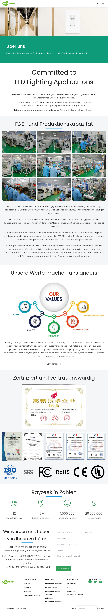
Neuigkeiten (71, 583)
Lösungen (27, 591)
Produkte (27, 587)
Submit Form (63, 568)
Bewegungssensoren (53, 583)
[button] (97, 3)
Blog (68, 587)
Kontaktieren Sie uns (32, 595)
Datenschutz (74, 608)
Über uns (27, 583)
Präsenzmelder (51, 587)
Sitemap (100, 608)
